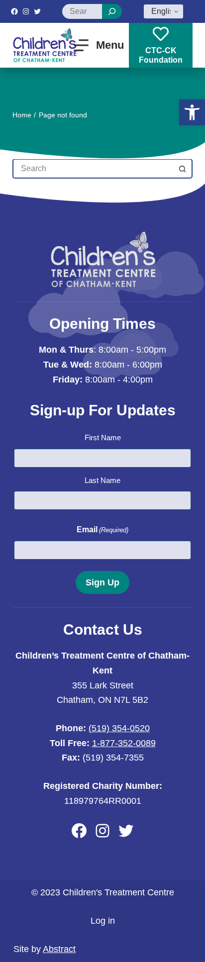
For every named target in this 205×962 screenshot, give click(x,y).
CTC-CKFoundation (161, 55)
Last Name (102, 480)
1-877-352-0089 (124, 743)
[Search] (112, 11)
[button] (192, 112)
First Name (103, 437)
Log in (103, 921)
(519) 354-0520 (119, 728)
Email (102, 529)
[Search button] (183, 169)
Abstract (59, 949)
